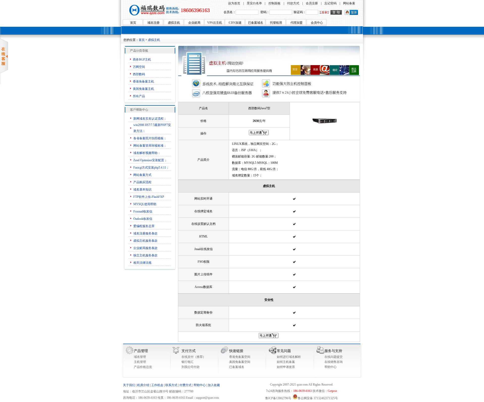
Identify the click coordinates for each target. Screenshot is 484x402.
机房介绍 (143, 385)
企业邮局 (194, 22)
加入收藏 (214, 385)
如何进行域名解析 (289, 357)
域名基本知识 (142, 189)
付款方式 (293, 3)
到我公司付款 (191, 367)
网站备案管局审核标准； (150, 145)
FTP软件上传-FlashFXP (148, 197)
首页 (133, 22)
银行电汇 (188, 362)
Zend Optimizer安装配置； (150, 160)
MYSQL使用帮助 (144, 204)
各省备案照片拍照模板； (150, 138)
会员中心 (317, 22)
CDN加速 (235, 22)
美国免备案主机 (143, 89)
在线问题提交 (333, 357)
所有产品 (139, 96)
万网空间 (139, 67)
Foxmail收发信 (142, 211)
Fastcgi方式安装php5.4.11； (151, 167)
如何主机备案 (286, 362)
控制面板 (274, 3)
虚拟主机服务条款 (145, 241)
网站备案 (349, 3)
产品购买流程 (142, 182)
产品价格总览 (143, 367)
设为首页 (234, 3)
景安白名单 (254, 3)
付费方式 (185, 385)
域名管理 (140, 357)
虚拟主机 (174, 22)
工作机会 (157, 385)
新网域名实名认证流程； (150, 118)
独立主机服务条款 (145, 255)
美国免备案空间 (239, 362)
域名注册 (153, 22)
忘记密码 (330, 3)
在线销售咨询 (333, 362)
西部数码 (139, 74)
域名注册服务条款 (145, 233)
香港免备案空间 (239, 357)
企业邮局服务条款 (145, 248)
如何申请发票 (286, 367)
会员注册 (312, 3)
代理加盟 (296, 22)
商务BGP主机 (142, 59)
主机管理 (140, 362)
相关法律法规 (142, 262)
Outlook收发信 (142, 219)
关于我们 (129, 385)
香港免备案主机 (143, 81)
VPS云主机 (214, 22)
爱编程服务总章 (144, 226)
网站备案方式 (142, 175)
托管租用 (276, 22)
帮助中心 (330, 367)
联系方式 (171, 385)
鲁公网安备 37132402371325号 (318, 398)
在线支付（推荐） (194, 357)
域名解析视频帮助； (147, 153)
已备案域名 (255, 22)
